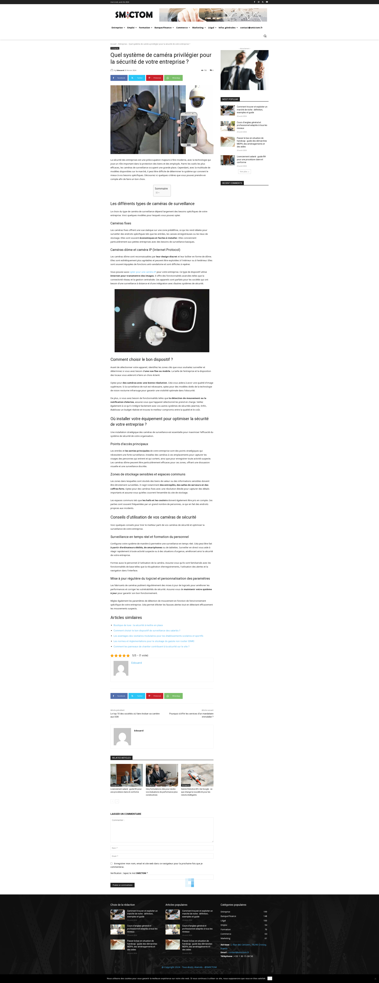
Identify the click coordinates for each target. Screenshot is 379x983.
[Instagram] (258, 2)
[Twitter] (262, 2)
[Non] (375, 978)
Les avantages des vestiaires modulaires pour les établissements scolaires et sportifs (158, 635)
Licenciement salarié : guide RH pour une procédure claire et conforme (251, 159)
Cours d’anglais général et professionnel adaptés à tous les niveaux (252, 125)
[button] (265, 35)
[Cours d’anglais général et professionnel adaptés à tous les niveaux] (228, 126)
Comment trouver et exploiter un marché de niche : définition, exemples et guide (252, 110)
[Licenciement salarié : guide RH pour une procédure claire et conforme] (126, 775)
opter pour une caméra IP (143, 271)
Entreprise (122, 44)
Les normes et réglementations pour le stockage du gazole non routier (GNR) (154, 641)
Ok (270, 978)
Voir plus (243, 171)
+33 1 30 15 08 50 (243, 956)
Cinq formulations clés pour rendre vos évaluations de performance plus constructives (162, 792)
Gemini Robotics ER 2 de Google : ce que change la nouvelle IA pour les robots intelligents (196, 792)
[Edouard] (112, 70)
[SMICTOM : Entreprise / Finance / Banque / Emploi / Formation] (134, 15)
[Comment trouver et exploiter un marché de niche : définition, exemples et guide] (228, 110)
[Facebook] (254, 2)
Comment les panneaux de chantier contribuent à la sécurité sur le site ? (152, 646)
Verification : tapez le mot (129, 873)
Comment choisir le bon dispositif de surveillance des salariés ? (147, 630)
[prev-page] (112, 801)
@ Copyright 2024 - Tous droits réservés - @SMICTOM (189, 967)
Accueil (113, 44)
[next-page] (117, 801)
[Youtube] (267, 2)
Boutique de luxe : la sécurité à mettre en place (138, 625)
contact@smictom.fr (239, 952)
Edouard (120, 70)
